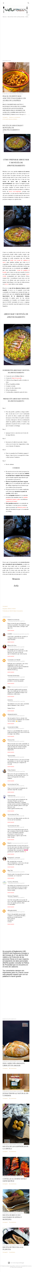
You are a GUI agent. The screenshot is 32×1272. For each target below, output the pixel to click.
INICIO (5, 17)
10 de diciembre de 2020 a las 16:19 (16, 647)
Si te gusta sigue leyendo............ (11, 119)
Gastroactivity (11, 795)
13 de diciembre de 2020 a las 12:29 (16, 859)
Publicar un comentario (14, 117)
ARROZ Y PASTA (12, 608)
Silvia (9, 687)
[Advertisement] (16, 39)
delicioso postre (21, 507)
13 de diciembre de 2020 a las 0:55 (16, 815)
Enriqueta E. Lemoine (14, 857)
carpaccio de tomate (11, 501)
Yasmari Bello (11, 755)
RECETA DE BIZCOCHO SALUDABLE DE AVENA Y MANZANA (12, 1217)
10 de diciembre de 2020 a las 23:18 (16, 701)
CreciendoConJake (13, 727)
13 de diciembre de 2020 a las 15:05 (16, 871)
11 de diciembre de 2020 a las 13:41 (16, 728)
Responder (11, 630)
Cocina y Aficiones (13, 882)
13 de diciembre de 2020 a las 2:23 (16, 827)
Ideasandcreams (12, 714)
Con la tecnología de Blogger (17, 1262)
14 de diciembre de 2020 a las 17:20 (16, 911)
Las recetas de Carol (13, 826)
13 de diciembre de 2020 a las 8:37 (20, 843)
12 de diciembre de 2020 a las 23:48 (16, 797)
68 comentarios (12, 1068)
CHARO (10, 634)
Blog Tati (10, 870)
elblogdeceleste (12, 910)
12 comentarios (12, 1151)
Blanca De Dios (12, 645)
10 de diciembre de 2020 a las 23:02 (19, 687)
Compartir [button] (5, 117)
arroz (6, 284)
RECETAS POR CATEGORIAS (16, 17)
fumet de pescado (17, 378)
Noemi (9, 843)
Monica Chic (11, 740)
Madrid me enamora (13, 619)
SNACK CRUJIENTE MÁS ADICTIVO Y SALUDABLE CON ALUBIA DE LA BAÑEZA (14, 98)
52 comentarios (12, 1098)
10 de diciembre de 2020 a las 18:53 (16, 661)
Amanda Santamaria (13, 675)
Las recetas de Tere (13, 784)
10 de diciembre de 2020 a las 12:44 (16, 621)
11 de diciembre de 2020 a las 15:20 (16, 741)
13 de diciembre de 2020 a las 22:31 (16, 883)
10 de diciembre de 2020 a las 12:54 (21, 634)
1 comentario (12, 1252)
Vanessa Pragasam (13, 896)
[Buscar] (28, 2)
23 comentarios (12, 1183)
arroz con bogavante (15, 191)
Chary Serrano (12, 770)
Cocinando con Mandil (14, 660)
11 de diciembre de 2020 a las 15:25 (16, 757)
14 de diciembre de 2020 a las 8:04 (16, 897)
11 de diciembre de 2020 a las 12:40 (16, 715)
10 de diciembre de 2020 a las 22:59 (16, 677)
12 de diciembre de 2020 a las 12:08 (16, 771)
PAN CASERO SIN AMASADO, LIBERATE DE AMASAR (14, 1064)
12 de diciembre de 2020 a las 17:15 (16, 785)
